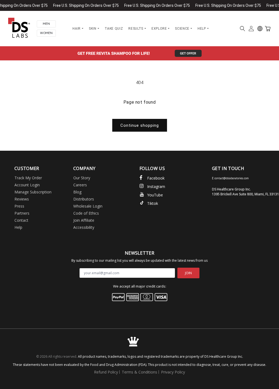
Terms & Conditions (139, 372)
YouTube (155, 194)
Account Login (27, 184)
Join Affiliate (83, 220)
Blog (77, 191)
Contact (21, 220)
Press (19, 206)
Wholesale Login (87, 206)
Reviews (21, 199)
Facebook (156, 178)
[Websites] (260, 28)
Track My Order (28, 177)
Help (18, 227)
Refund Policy (106, 372)
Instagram (156, 186)
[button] (242, 29)
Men (46, 24)
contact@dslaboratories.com (231, 178)
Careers (80, 184)
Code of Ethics (86, 213)
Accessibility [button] (83, 227)
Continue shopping (139, 125)
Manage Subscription (32, 191)
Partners (21, 213)
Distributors (83, 199)
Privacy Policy (173, 372)
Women (46, 33)
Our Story (81, 177)
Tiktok (152, 203)
